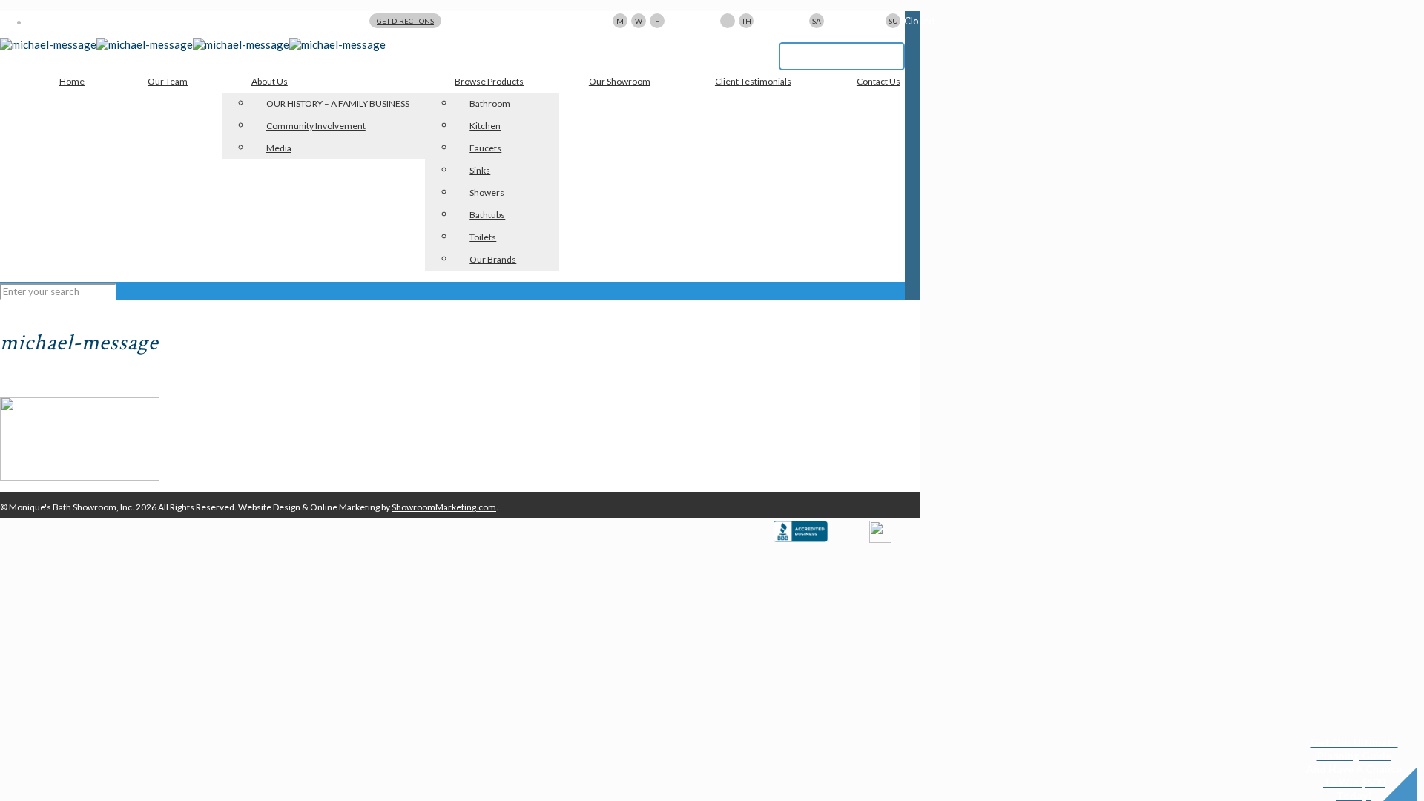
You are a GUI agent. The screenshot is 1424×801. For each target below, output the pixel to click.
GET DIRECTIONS (405, 20)
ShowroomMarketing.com (444, 506)
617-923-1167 (842, 56)
